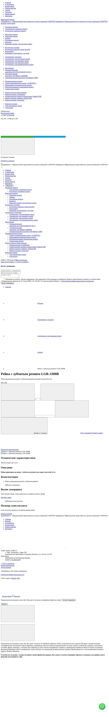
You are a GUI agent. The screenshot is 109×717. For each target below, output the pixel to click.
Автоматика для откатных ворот (17, 63)
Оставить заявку (97, 433)
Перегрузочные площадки (14, 100)
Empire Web (15, 578)
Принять (4, 604)
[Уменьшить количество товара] (17, 392)
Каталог (8, 521)
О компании (9, 4)
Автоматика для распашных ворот (17, 59)
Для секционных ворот (13, 106)
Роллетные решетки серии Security (17, 49)
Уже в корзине (85, 433)
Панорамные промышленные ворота (18, 85)
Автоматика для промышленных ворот (19, 64)
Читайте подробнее (69, 600)
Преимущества (10, 8)
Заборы (7, 38)
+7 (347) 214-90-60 (7, 115)
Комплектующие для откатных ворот (18, 44)
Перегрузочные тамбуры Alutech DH (18, 98)
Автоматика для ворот (13, 57)
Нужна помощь (6, 514)
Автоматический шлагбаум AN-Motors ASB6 (21, 78)
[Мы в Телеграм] (49, 137)
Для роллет (9, 108)
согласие (53, 279)
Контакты (8, 16)
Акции (7, 10)
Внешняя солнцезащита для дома (17, 53)
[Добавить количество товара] (57, 392)
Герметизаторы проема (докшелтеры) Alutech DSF (23, 96)
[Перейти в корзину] (36, 596)
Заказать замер (6, 497)
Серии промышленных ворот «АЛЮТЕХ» (20, 83)
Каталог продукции (8, 23)
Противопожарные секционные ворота (19, 87)
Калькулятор (9, 6)
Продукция (9, 185)
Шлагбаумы (9, 68)
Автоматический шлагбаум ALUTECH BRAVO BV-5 (18, 71)
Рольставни (9, 51)
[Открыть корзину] (17, 146)
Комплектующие (11, 104)
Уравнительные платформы (15, 94)
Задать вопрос (6, 567)
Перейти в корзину (8, 161)
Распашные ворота (12, 40)
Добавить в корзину (40, 433)
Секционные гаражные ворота (16, 29)
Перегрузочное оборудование (16, 92)
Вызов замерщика (7, 283)
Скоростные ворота (12, 89)
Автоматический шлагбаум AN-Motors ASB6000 (16, 75)
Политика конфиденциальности (12, 575)
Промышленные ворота (13, 81)
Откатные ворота (11, 36)
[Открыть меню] (2, 163)
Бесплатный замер (7, 113)
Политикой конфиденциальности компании (78, 281)
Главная (8, 3)
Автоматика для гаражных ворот (17, 61)
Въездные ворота (11, 34)
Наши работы (10, 14)
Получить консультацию (10, 449)
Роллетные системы (12, 47)
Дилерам (8, 12)
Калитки (8, 42)
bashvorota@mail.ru (7, 19)
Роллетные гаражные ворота (15, 31)
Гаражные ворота (11, 27)
